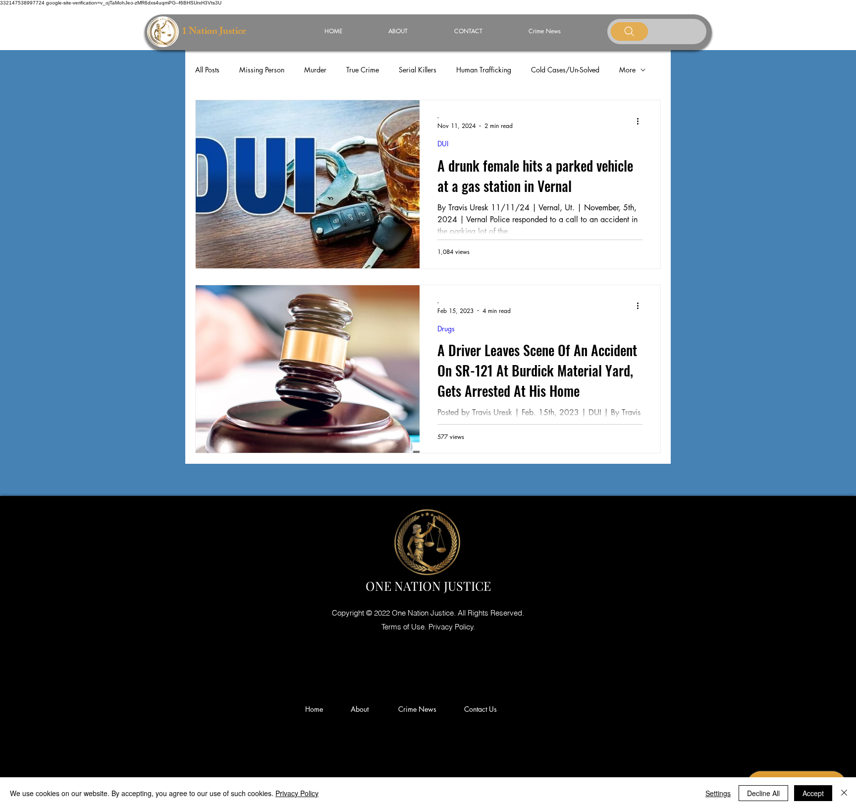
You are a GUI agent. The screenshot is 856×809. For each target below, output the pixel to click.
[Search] (629, 31)
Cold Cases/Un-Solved (565, 69)
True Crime (362, 69)
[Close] (844, 793)
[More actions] (641, 121)
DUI (442, 143)
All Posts (207, 69)
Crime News (419, 709)
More (627, 69)
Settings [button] (718, 793)
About (363, 709)
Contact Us (480, 709)
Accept (813, 793)
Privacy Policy (297, 793)
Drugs (446, 328)
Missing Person (261, 69)
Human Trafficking (483, 69)
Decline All (763, 793)
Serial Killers (417, 69)
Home (316, 709)
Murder (315, 69)
